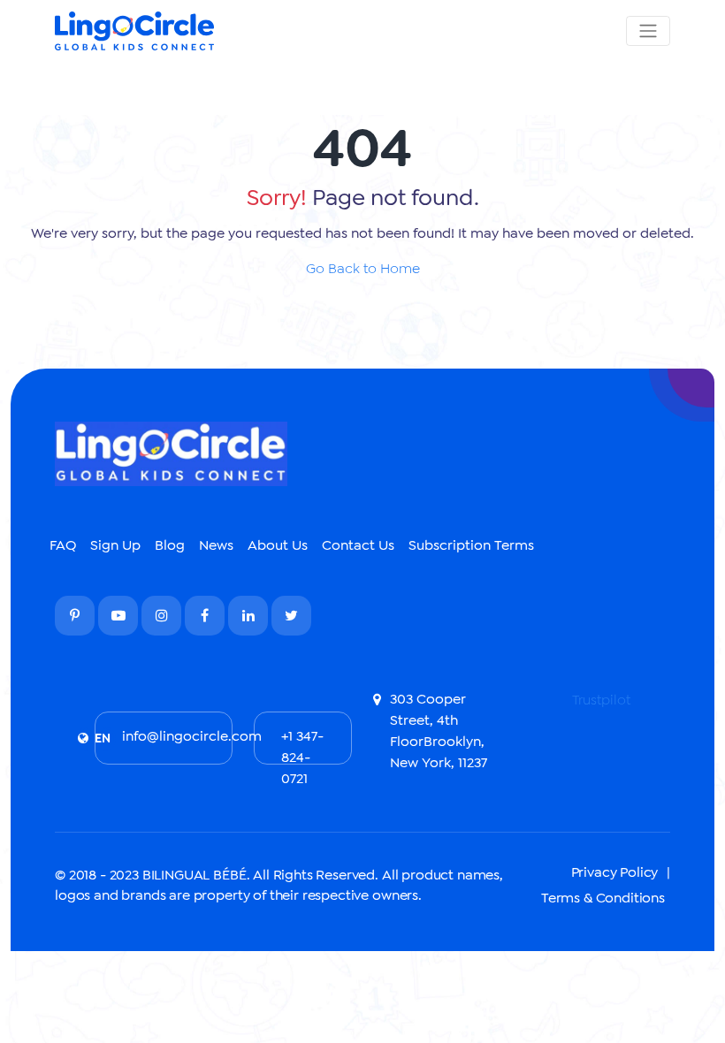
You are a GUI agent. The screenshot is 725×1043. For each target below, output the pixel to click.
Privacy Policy (615, 872)
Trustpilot (601, 700)
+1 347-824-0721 (302, 746)
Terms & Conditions (603, 897)
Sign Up (115, 545)
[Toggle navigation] (648, 31)
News (216, 545)
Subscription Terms (471, 545)
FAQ (63, 545)
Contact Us (358, 545)
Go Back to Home (363, 269)
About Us (278, 545)
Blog (170, 545)
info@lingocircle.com (177, 735)
